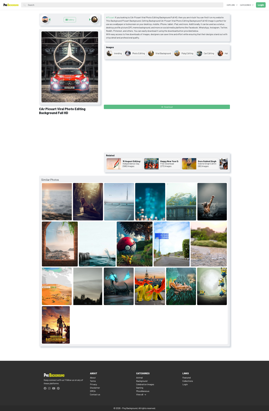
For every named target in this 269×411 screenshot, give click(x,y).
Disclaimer (95, 387)
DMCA (93, 391)
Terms (93, 381)
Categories (245, 5)
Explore (231, 5)
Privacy (93, 384)
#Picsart (110, 17)
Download (168, 107)
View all (139, 394)
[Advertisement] (69, 138)
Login (185, 384)
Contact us (95, 394)
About (93, 377)
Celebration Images (145, 384)
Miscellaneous (142, 391)
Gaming (139, 387)
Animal (139, 377)
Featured (186, 377)
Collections (187, 381)
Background (141, 381)
